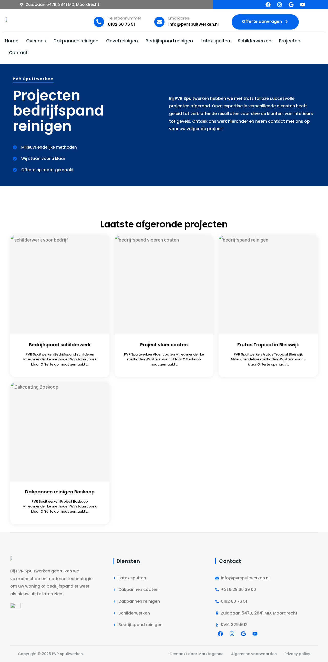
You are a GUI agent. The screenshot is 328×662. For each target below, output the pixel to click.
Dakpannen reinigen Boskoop (60, 491)
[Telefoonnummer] (99, 22)
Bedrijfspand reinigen (169, 41)
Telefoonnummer (124, 18)
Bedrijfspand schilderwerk (59, 344)
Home (11, 41)
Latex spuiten (215, 41)
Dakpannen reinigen (76, 41)
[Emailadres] (159, 22)
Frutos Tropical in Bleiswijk (268, 344)
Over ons (36, 41)
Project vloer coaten (164, 344)
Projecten (289, 41)
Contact (18, 53)
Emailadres (178, 18)
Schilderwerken (254, 41)
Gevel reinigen (122, 41)
